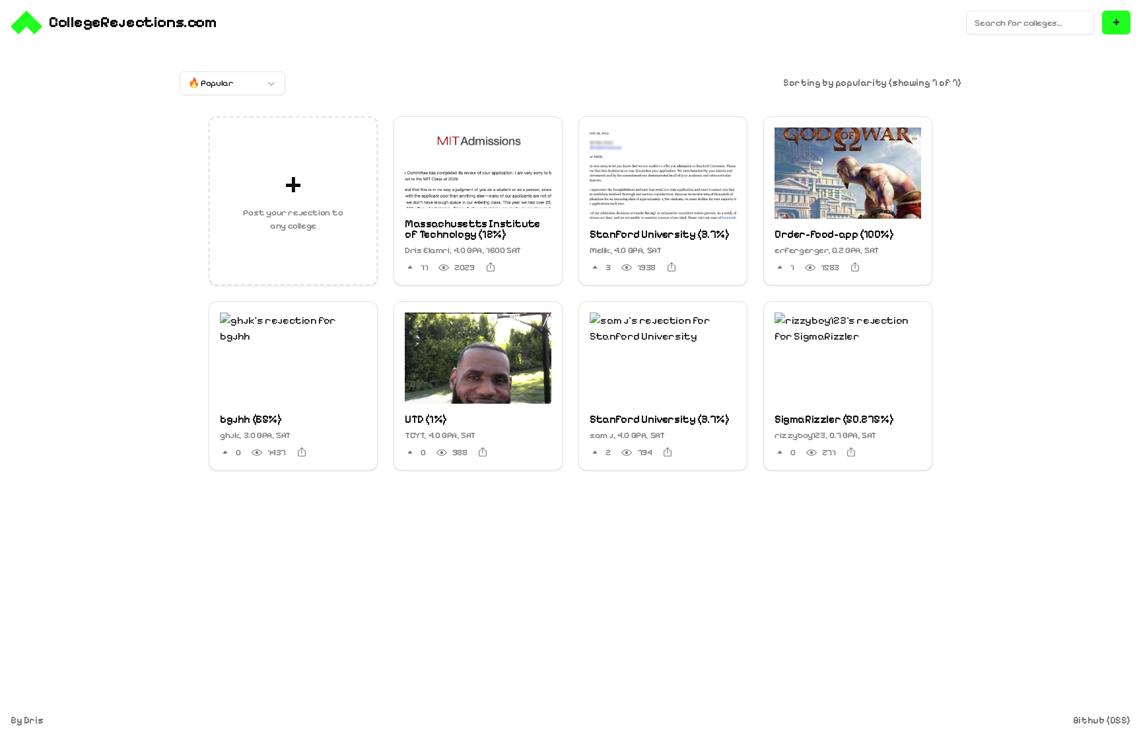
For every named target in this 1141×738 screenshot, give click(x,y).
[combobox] (232, 83)
